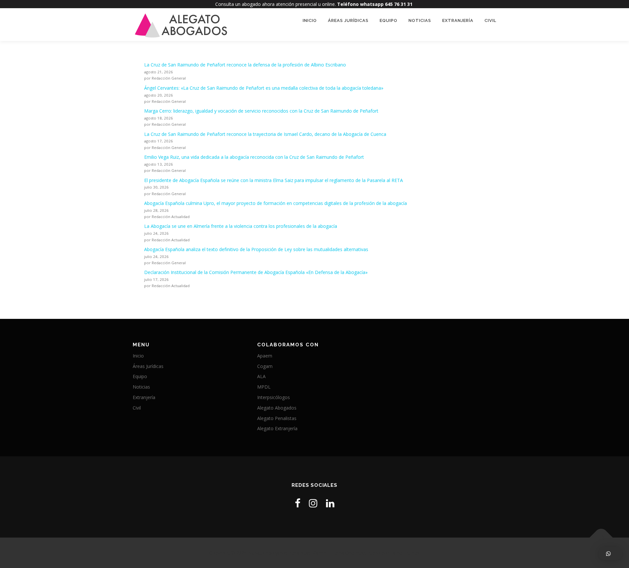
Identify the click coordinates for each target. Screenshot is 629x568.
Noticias (420, 20)
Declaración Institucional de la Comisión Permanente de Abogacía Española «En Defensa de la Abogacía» (256, 272)
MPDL (264, 387)
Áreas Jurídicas (348, 20)
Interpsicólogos (273, 397)
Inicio (310, 20)
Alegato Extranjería (277, 428)
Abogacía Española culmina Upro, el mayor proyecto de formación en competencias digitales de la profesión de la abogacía (275, 203)
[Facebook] (297, 503)
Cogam (265, 366)
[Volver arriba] (601, 537)
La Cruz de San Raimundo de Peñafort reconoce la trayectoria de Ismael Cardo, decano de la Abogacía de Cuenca (265, 134)
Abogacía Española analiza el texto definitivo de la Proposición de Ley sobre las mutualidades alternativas (256, 249)
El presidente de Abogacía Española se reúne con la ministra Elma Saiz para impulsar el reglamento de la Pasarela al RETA (273, 180)
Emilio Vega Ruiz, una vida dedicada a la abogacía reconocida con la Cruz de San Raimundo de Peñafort (254, 157)
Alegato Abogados (276, 408)
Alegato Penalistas (276, 418)
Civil (490, 20)
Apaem (264, 356)
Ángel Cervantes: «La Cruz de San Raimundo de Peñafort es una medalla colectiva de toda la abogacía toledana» (263, 88)
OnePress (355, 553)
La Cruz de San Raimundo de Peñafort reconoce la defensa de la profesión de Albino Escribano (245, 65)
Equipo (388, 20)
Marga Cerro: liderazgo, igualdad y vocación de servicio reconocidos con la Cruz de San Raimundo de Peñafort (261, 111)
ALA (261, 376)
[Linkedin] (330, 503)
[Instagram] (313, 503)
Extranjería (457, 20)
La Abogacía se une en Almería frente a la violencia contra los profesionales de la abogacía (240, 226)
